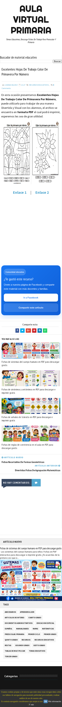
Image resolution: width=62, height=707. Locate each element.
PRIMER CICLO (34, 634)
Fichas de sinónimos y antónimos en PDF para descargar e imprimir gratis (29, 391)
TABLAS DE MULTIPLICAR (15, 651)
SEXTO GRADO (39, 645)
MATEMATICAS (48, 629)
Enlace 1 (20, 192)
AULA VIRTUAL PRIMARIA (31, 19)
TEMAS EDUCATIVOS (37, 651)
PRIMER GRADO (50, 634)
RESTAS (8, 645)
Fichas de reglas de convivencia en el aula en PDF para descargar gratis (27, 446)
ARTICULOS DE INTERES (14, 617)
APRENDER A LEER (27, 612)
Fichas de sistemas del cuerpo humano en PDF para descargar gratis (30, 363)
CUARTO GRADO (34, 617)
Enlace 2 (42, 192)
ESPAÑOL (8, 629)
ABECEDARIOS (10, 612)
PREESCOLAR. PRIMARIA (14, 634)
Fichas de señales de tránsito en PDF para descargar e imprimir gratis (27, 419)
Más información (54, 701)
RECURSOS (26, 640)
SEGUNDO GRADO (22, 645)
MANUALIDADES (22, 629)
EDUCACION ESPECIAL (45, 623)
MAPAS (35, 629)
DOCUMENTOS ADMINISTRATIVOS (19, 623)
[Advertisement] (31, 230)
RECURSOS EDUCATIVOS (39, 85)
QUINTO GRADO (11, 640)
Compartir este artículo (31, 307)
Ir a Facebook (31, 297)
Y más (31, 705)
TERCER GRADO (11, 656)
